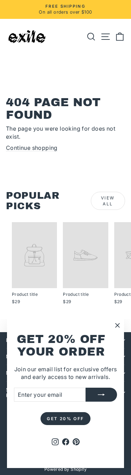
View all (108, 200)
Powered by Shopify (65, 469)
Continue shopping (32, 147)
